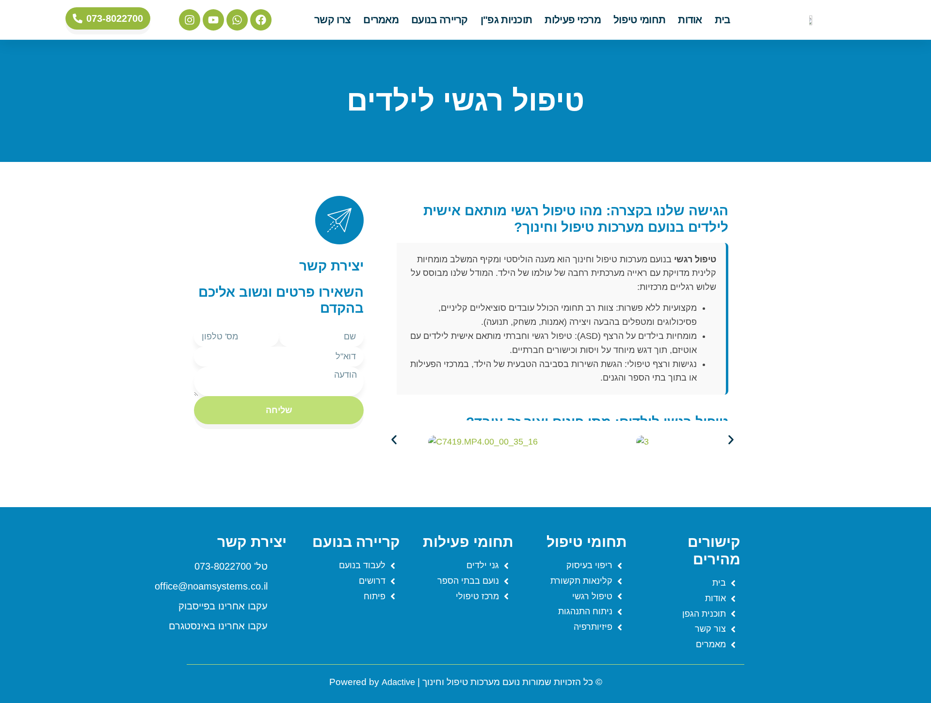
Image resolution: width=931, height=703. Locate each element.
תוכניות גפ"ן (506, 20)
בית (722, 20)
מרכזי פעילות (573, 20)
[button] (394, 440)
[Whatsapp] (237, 20)
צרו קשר (332, 20)
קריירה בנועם (439, 20)
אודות (690, 20)
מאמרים (381, 20)
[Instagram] (189, 20)
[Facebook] (261, 20)
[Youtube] (213, 20)
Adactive (398, 682)
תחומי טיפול (639, 20)
